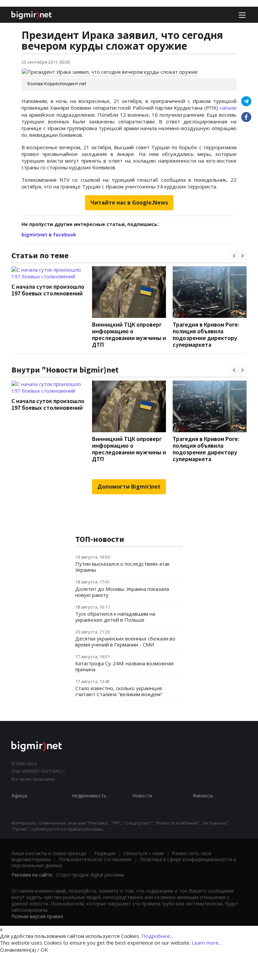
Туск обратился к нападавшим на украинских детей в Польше (115, 616)
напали (228, 107)
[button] (234, 256)
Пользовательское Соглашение (95, 859)
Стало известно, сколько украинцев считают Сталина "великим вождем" (119, 691)
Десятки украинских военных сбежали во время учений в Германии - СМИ (125, 641)
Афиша (19, 795)
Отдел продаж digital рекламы (90, 875)
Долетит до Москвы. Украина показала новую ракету (122, 591)
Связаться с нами (144, 853)
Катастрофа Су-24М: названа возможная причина (124, 666)
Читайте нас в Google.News (129, 202)
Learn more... (207, 942)
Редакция (105, 853)
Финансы (203, 795)
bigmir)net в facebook (49, 234)
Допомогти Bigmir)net (129, 486)
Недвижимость (89, 795)
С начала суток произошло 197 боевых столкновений (47, 290)
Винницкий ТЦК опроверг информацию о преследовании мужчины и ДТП (129, 334)
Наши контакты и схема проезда (48, 853)
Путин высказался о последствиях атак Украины (122, 566)
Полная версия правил (37, 916)
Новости (142, 795)
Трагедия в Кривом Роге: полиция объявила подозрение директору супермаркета (206, 334)
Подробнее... (157, 936)
